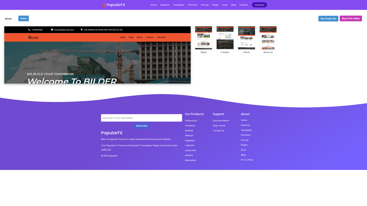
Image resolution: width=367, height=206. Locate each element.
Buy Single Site (328, 18)
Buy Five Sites (351, 18)
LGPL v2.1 (106, 149)
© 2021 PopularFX (109, 155)
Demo (24, 18)
